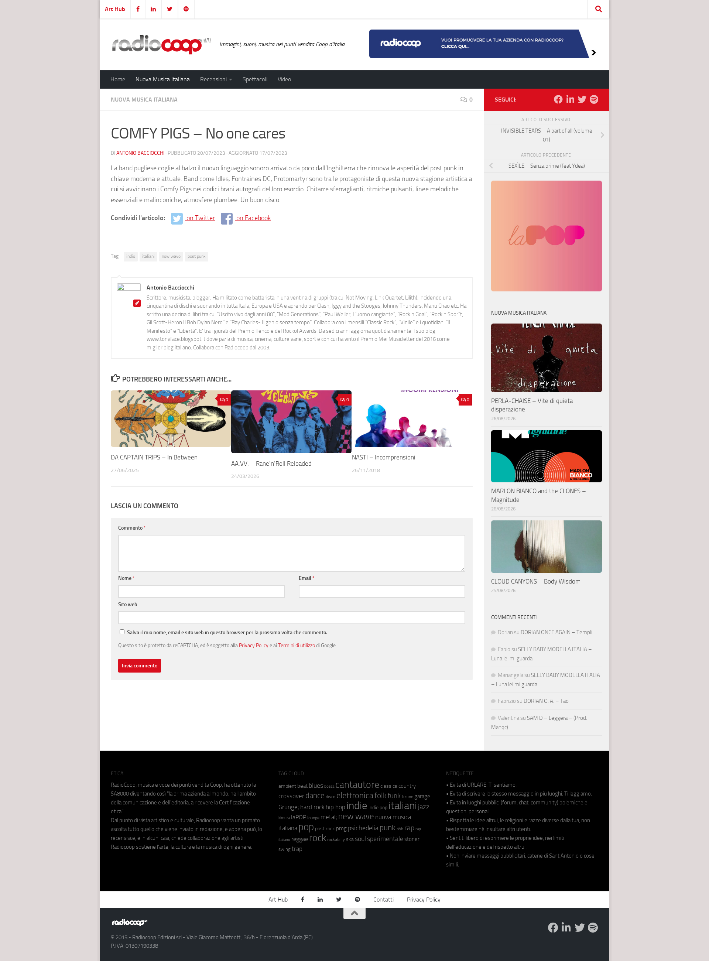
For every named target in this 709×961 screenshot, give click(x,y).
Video (284, 79)
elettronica (354, 795)
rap (409, 828)
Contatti (383, 899)
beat (302, 786)
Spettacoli (255, 79)
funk (394, 796)
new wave (171, 256)
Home (117, 79)
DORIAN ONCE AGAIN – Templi (556, 632)
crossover (291, 796)
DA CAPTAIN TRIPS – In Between (154, 457)
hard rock (312, 807)
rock (317, 838)
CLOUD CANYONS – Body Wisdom (535, 581)
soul (360, 839)
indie (130, 256)
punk (387, 827)
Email (307, 578)
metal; (329, 817)
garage (422, 796)
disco (330, 796)
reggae (299, 838)
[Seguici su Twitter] (582, 99)
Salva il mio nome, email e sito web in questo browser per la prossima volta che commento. (227, 632)
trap (297, 848)
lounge (313, 817)
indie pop (378, 807)
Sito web (127, 604)
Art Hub (115, 9)
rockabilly (336, 839)
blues (316, 786)
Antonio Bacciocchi (140, 153)
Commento (132, 528)
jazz (423, 807)
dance (315, 795)
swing (284, 849)
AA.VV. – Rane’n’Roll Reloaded (271, 463)
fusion (407, 796)
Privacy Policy (253, 645)
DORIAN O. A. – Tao (546, 701)
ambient (287, 786)
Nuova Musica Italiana (163, 79)
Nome (126, 578)
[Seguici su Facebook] (558, 99)
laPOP (298, 817)
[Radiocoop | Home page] (161, 44)
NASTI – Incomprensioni (383, 457)
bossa (329, 786)
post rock (325, 828)
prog (341, 828)
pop (306, 827)
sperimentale (385, 839)
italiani (148, 256)
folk (380, 795)
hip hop (335, 807)
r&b (400, 828)
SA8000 (120, 793)
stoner (411, 839)
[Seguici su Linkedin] (570, 99)
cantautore (357, 784)
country (407, 786)
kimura (284, 817)
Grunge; (288, 807)
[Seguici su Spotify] (593, 99)
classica (388, 786)
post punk (197, 256)
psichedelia (363, 828)
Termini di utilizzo (296, 645)
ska (350, 839)
